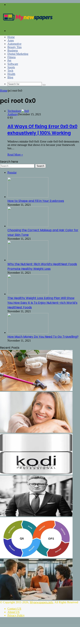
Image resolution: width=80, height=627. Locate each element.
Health (11, 74)
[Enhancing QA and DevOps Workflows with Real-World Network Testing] (36, 557)
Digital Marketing (17, 53)
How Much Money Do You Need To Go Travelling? (43, 336)
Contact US (14, 608)
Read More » (15, 154)
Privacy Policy (16, 615)
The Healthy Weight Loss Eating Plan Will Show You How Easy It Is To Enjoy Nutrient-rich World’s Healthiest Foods (42, 302)
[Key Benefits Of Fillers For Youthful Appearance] (36, 431)
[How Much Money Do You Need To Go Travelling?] (27, 332)
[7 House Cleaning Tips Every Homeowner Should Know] (36, 390)
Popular (12, 172)
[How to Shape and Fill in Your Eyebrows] (27, 196)
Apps (10, 40)
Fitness (11, 57)
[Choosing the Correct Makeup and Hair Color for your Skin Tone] (27, 226)
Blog (10, 77)
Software (12, 63)
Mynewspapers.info (41, 602)
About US (13, 612)
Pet (9, 60)
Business (12, 50)
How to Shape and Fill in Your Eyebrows (35, 201)
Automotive (14, 43)
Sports (11, 67)
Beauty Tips (14, 47)
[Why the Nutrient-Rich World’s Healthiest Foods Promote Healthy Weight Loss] (27, 260)
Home (11, 37)
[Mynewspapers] (28, 24)
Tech (10, 70)
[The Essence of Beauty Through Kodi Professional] (36, 473)
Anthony (12, 114)
